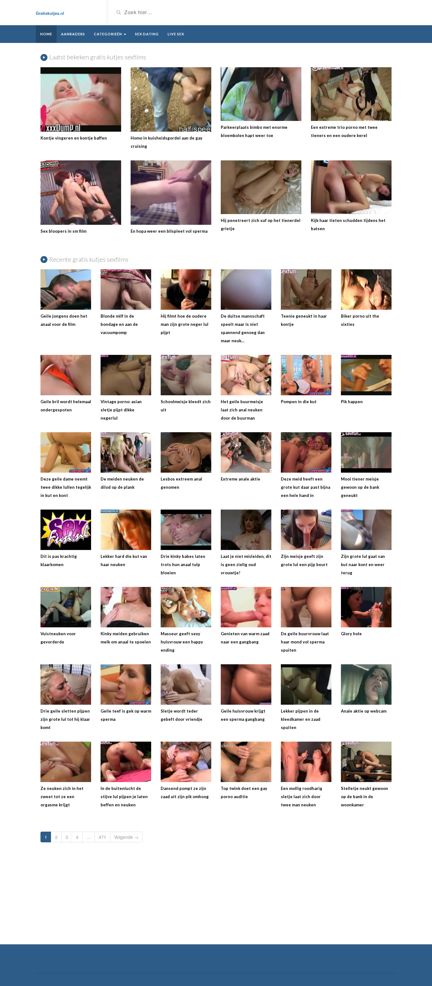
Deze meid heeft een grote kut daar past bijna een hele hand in (305, 487)
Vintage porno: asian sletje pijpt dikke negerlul (121, 410)
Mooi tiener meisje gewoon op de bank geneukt (360, 487)
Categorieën (108, 34)
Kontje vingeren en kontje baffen (73, 137)
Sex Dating (147, 34)
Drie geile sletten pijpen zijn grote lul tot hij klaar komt (65, 719)
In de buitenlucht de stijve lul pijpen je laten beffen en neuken (124, 796)
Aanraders (73, 34)
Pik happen (352, 401)
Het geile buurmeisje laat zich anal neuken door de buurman (242, 410)
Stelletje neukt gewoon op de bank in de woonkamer (364, 796)
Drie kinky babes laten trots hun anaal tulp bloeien (183, 564)
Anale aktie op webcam (363, 711)
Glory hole (351, 633)
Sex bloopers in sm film (63, 231)
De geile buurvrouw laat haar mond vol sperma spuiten (305, 642)
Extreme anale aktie (240, 478)
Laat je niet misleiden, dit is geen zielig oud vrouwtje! (246, 564)
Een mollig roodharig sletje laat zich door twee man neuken (301, 796)
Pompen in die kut (299, 401)
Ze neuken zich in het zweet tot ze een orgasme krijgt (61, 796)
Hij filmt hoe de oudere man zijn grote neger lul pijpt (184, 324)
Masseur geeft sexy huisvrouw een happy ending (182, 642)
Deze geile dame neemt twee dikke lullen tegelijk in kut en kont (65, 487)
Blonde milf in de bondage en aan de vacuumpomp (119, 324)
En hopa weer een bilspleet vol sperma (169, 231)
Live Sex (176, 34)
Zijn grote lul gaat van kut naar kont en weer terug (363, 564)
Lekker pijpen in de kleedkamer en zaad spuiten (300, 719)
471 (102, 837)
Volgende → (126, 837)
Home (46, 34)
